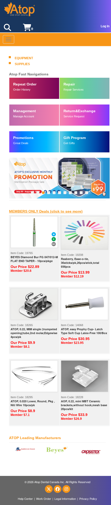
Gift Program (75, 138)
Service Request (74, 116)
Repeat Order (24, 84)
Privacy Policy (88, 499)
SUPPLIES (22, 64)
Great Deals (20, 143)
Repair (69, 84)
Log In (105, 26)
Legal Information (65, 499)
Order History (21, 89)
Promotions (23, 138)
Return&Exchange (80, 111)
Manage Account (23, 116)
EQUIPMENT (24, 58)
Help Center (25, 499)
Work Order (43, 499)
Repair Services (74, 89)
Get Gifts (69, 143)
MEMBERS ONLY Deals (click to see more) (46, 211)
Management (24, 111)
